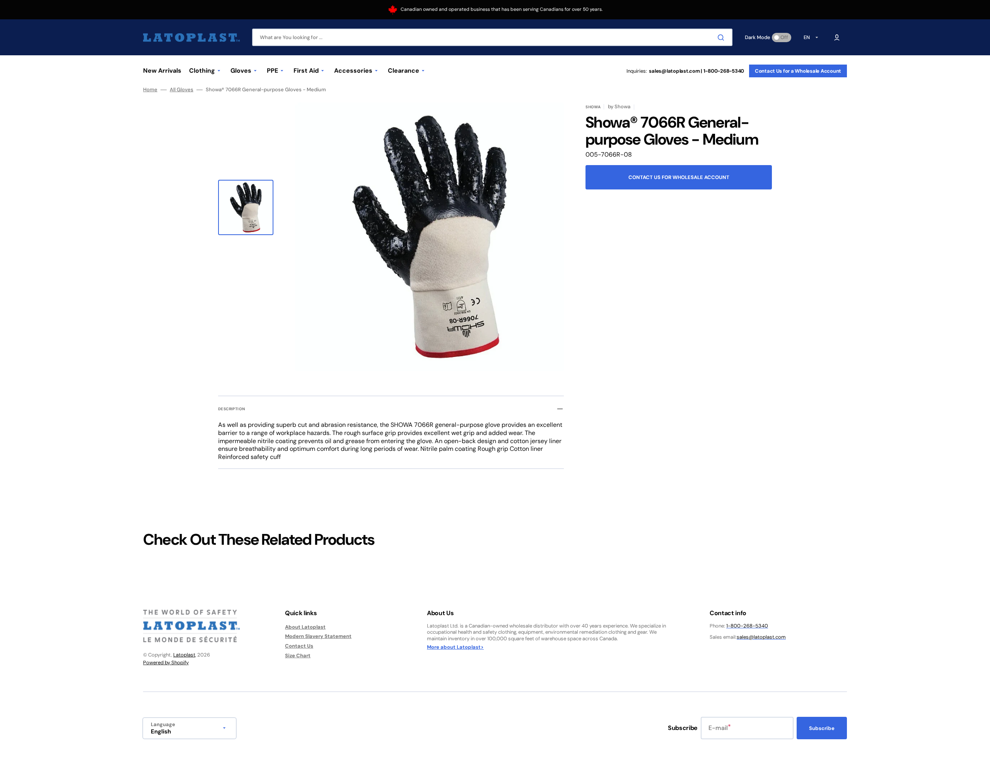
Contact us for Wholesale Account (678, 177)
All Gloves (181, 90)
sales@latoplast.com (761, 637)
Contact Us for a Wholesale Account (798, 71)
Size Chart (298, 655)
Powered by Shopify (166, 662)
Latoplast (184, 654)
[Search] (722, 37)
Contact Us (299, 646)
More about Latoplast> (455, 647)
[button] (836, 37)
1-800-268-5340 (747, 625)
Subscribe (822, 728)
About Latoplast (305, 627)
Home (150, 90)
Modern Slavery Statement (318, 636)
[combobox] (492, 37)
